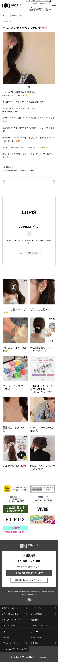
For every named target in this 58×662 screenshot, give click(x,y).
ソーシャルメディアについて (14, 649)
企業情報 (5, 637)
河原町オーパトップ (10, 608)
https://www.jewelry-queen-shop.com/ (18, 170)
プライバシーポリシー (11, 643)
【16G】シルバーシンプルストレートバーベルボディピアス (41, 389)
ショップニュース (9, 625)
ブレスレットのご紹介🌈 (14, 349)
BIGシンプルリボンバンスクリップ (42, 467)
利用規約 (34, 643)
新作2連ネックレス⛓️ (14, 429)
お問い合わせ (36, 637)
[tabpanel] (29, 58)
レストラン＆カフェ (10, 613)
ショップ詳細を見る (27, 253)
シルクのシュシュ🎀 (14, 465)
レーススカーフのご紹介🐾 (41, 429)
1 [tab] (29, 86)
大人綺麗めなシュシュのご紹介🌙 (41, 349)
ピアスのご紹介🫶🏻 (40, 309)
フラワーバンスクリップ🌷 (14, 387)
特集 (3, 631)
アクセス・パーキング (11, 619)
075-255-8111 (31, 594)
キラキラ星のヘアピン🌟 (14, 311)
